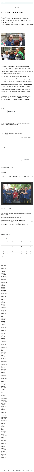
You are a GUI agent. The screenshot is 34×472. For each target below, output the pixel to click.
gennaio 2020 (3, 377)
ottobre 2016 (3, 437)
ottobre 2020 (3, 363)
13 (12, 249)
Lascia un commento (30, 24)
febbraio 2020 (3, 375)
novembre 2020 (4, 361)
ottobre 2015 (3, 455)
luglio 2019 (3, 386)
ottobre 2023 (3, 313)
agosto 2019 (3, 384)
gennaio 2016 (3, 451)
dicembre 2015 (3, 452)
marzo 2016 (3, 448)
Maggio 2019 (3, 389)
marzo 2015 (3, 459)
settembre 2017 (4, 420)
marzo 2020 (3, 373)
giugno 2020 (3, 369)
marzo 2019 (3, 392)
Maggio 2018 (3, 407)
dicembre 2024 (3, 293)
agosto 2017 (3, 421)
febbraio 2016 (3, 449)
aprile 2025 (3, 287)
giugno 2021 (3, 352)
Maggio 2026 (3, 270)
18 (3, 251)
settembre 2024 (4, 298)
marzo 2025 (3, 288)
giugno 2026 (3, 268)
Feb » (5, 256)
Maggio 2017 (3, 426)
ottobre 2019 (3, 381)
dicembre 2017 (3, 415)
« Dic (2, 256)
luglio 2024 (3, 299)
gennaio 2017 (3, 432)
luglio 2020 (3, 367)
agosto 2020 (3, 366)
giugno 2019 (3, 387)
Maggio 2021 (3, 353)
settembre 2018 (4, 401)
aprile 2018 (3, 409)
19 (7, 251)
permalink (11, 124)
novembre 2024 (4, 294)
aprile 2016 (3, 446)
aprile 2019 (3, 390)
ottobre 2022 (3, 330)
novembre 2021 (4, 346)
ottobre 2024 (3, 296)
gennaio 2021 (3, 358)
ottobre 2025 (3, 280)
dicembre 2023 (3, 310)
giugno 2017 (3, 425)
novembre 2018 (4, 398)
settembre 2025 (4, 282)
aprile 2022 (3, 338)
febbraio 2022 (3, 341)
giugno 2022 (3, 335)
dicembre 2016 (3, 434)
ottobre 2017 (3, 418)
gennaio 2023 (3, 325)
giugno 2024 (3, 301)
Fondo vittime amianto (10, 13)
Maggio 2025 (3, 285)
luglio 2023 (3, 316)
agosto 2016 (3, 440)
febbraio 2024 (3, 307)
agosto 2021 (3, 349)
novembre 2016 (4, 435)
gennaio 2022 (3, 342)
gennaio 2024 (3, 308)
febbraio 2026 (3, 274)
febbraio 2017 (3, 431)
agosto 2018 (3, 403)
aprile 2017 (3, 428)
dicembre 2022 (3, 327)
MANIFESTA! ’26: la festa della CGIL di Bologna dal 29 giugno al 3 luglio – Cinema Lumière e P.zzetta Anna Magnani (15, 225)
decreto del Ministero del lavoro (19, 66)
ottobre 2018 (3, 400)
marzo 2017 (3, 429)
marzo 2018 (3, 411)
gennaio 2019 (3, 395)
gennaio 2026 (3, 276)
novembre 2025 (4, 279)
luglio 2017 (3, 423)
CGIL (15, 123)
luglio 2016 (3, 442)
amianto (6, 123)
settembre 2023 (4, 315)
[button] (13, 199)
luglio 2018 (3, 404)
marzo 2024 (3, 305)
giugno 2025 (3, 284)
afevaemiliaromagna (19, 24)
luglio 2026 (3, 267)
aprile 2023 (3, 321)
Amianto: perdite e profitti (26, 136)
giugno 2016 (3, 443)
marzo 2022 (3, 339)
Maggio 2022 (3, 336)
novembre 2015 (4, 454)
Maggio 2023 (3, 319)
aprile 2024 (3, 304)
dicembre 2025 (3, 277)
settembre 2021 (4, 347)
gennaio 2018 (3, 414)
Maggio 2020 (3, 370)
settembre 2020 (4, 364)
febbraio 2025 (3, 290)
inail (26, 123)
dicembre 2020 (3, 359)
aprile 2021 (3, 355)
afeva (4, 123)
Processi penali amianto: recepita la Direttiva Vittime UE (13, 133)
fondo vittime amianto (21, 123)
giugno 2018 (3, 406)
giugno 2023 (3, 318)
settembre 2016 (4, 438)
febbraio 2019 (3, 394)
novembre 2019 (4, 380)
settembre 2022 (4, 332)
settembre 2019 (4, 383)
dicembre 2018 (3, 397)
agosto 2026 (3, 265)
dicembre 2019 (3, 378)
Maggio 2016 (3, 445)
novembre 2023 (4, 311)
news (21, 13)
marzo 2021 (3, 356)
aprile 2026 (3, 271)
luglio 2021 (3, 350)
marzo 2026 (3, 273)
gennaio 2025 (3, 291)
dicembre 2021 (3, 344)
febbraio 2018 (3, 412)
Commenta (26, 159)
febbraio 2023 (3, 324)
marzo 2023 (3, 322)
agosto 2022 (3, 333)
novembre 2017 (4, 417)
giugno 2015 (3, 457)
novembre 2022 (4, 329)
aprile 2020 (3, 372)
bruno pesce (11, 123)
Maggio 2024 (3, 302)
